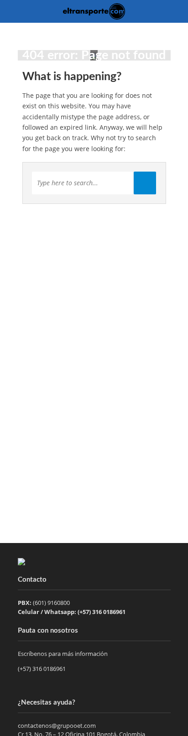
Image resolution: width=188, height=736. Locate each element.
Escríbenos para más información (63, 654)
